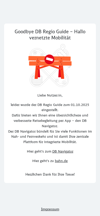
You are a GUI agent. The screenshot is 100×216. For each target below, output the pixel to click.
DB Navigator (62, 151)
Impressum (50, 209)
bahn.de (61, 161)
